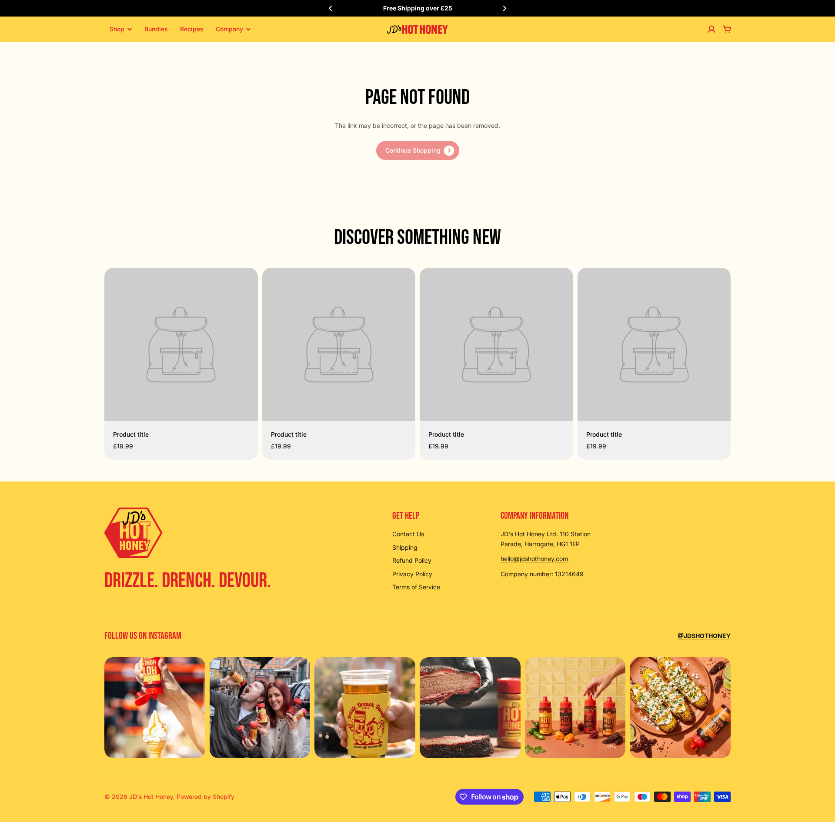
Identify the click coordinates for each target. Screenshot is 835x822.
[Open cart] (727, 29)
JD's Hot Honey (151, 796)
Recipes (192, 29)
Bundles (156, 29)
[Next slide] (504, 8)
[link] (417, 150)
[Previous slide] (330, 8)
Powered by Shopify (205, 796)
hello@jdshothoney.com (534, 558)
